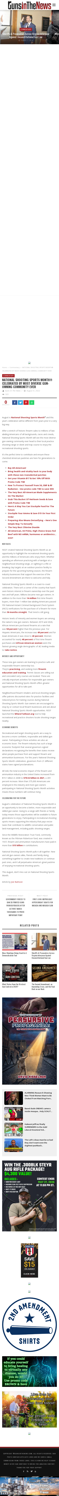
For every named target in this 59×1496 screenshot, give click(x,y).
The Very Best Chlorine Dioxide (24, 527)
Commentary (25, 29)
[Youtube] (35, 1471)
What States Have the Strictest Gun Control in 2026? (14, 985)
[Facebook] (23, 1471)
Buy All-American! (17, 468)
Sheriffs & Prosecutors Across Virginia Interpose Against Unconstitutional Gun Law (25, 35)
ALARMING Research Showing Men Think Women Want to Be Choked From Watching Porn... (38, 1095)
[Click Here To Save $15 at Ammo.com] (29, 1260)
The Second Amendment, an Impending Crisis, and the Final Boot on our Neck (43, 986)
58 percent (11, 629)
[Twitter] (31, 1471)
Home (4, 367)
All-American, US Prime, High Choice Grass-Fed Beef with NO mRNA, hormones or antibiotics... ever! (32, 534)
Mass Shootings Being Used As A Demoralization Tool (14, 954)
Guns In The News (13, 391)
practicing (14, 669)
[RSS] (28, 1471)
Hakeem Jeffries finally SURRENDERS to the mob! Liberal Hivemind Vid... (36, 1127)
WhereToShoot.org (24, 713)
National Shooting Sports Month (28, 417)
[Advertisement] (29, 329)
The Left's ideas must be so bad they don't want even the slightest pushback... (39, 1143)
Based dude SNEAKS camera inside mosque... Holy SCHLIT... (38, 1110)
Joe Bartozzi (16, 882)
